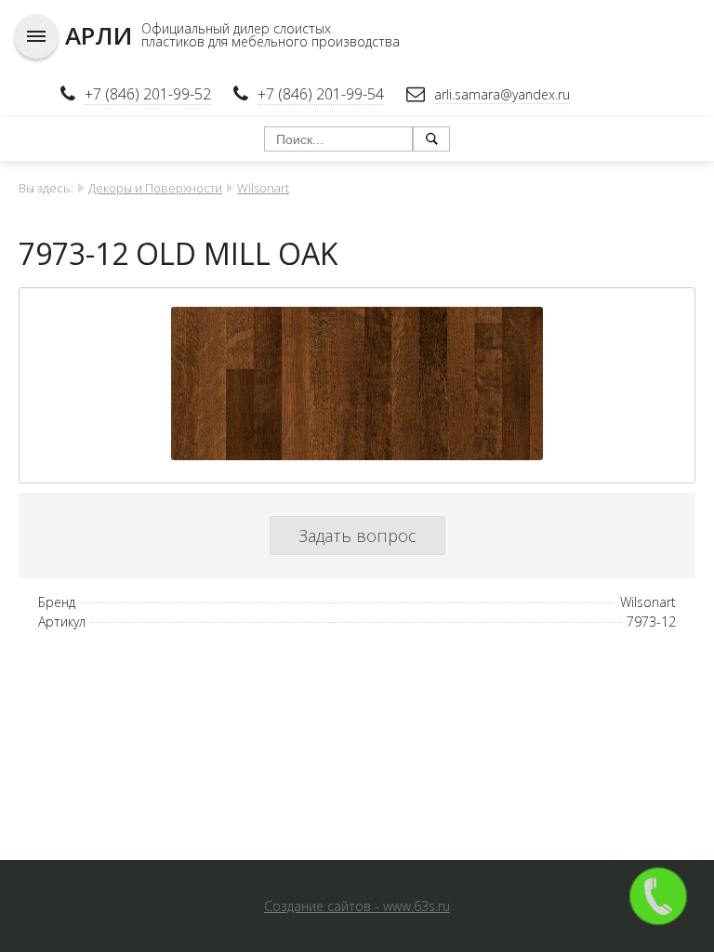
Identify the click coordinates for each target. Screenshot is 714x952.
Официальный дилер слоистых (236, 28)
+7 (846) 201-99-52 (148, 94)
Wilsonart (263, 187)
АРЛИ (98, 35)
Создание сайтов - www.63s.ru (357, 906)
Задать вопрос (357, 535)
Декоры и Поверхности (155, 187)
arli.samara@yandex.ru (502, 94)
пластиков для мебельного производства (270, 41)
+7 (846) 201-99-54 (321, 94)
